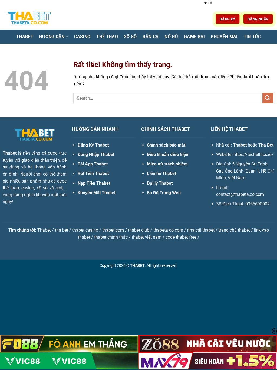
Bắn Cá (151, 36)
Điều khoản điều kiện (167, 154)
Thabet (24, 36)
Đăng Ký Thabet (93, 145)
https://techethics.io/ (253, 154)
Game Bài (194, 36)
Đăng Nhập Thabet (96, 154)
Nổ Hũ (171, 36)
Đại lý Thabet (160, 183)
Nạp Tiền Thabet (94, 183)
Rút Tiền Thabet (93, 173)
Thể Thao (107, 36)
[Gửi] (267, 98)
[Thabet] (31, 19)
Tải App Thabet (93, 164)
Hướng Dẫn (52, 36)
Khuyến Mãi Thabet (97, 192)
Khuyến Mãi (224, 36)
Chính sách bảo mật (166, 145)
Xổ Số (130, 36)
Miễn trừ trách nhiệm (167, 164)
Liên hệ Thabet (161, 173)
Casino (82, 36)
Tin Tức (252, 36)
